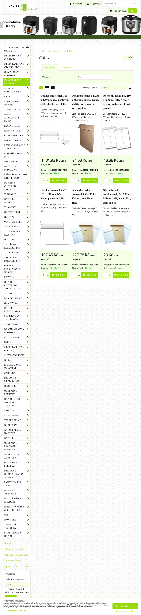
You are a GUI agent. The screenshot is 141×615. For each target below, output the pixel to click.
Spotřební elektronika (12, 246)
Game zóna (11, 303)
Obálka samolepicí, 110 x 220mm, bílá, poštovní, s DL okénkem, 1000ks (54, 100)
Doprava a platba (12, 560)
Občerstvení (12, 211)
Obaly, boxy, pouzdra (11, 73)
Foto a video (12, 337)
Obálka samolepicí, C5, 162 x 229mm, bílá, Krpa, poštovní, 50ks (53, 194)
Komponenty (12, 415)
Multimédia (11, 161)
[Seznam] (47, 88)
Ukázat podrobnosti (124, 611)
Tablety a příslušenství (12, 259)
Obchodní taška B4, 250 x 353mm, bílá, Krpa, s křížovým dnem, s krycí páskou (117, 102)
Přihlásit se (76, 3)
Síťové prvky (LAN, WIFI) (12, 233)
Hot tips (9, 239)
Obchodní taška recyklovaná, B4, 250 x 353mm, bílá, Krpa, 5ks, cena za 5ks (117, 196)
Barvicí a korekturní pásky (11, 117)
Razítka (9, 277)
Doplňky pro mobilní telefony (12, 402)
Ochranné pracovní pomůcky (10, 446)
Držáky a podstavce (10, 168)
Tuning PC (10, 194)
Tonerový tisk (13, 109)
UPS (6, 514)
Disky (7, 342)
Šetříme (9, 410)
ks (47, 180)
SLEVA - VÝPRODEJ (14, 355)
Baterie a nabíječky (10, 200)
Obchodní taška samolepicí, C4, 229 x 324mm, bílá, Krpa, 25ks (84, 196)
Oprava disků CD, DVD (16, 566)
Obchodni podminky (14, 549)
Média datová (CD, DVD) (12, 57)
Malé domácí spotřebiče (12, 318)
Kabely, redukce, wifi (12, 90)
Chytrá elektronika (12, 309)
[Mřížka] (41, 88)
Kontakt (8, 543)
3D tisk (8, 293)
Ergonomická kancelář (12, 366)
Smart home (11, 324)
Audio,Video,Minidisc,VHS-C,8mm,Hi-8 (17, 49)
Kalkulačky (12, 226)
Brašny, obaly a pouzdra (14, 331)
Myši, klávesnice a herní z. (14, 147)
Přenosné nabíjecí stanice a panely (14, 474)
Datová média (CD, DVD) (12, 500)
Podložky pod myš (13, 155)
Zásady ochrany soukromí (14, 610)
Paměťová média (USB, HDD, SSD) (14, 508)
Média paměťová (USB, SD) (14, 348)
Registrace (95, 3)
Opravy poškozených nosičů (12, 269)
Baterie (8, 437)
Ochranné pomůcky (10, 392)
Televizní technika (10, 526)
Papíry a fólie (12, 130)
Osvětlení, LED (13, 221)
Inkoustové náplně (11, 103)
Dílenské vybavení (10, 492)
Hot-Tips (9, 216)
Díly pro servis (13, 298)
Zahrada (9, 372)
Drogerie (10, 385)
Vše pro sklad (12, 420)
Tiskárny (10, 207)
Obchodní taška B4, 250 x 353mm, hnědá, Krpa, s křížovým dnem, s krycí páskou (85, 102)
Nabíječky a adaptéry (11, 456)
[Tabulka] (53, 88)
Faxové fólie (12, 125)
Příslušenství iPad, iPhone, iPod (15, 176)
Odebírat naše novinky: (15, 579)
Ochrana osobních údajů (16, 554)
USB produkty (12, 140)
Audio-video (11, 252)
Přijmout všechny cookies (125, 606)
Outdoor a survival (11, 464)
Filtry (8, 96)
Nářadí (8, 359)
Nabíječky (10, 424)
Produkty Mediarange (11, 379)
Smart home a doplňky (12, 534)
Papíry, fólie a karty (12, 484)
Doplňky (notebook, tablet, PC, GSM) (13, 285)
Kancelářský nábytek (12, 431)
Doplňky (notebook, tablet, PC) (11, 186)
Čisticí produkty (14, 135)
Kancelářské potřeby (12, 82)
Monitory (10, 519)
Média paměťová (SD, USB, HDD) (14, 65)
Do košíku (59, 180)
